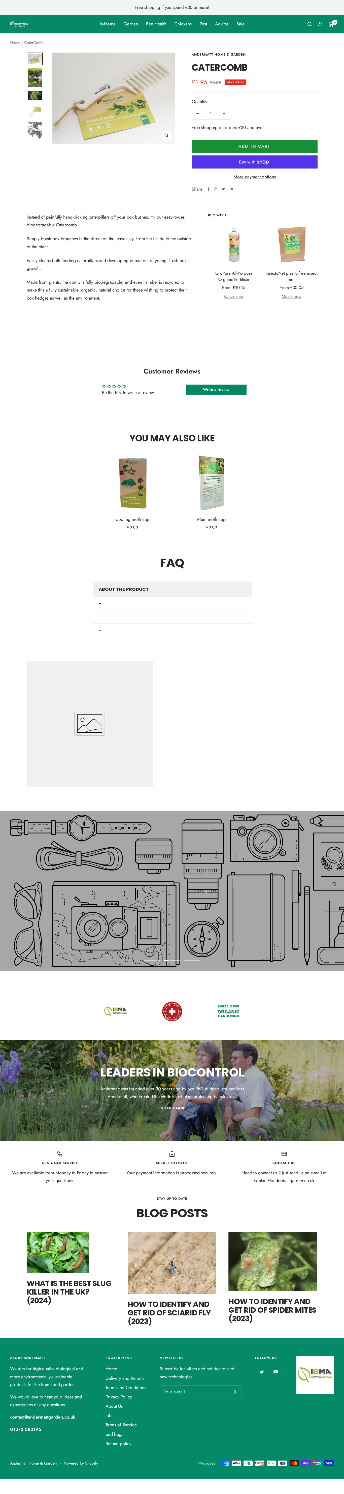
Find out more (172, 1108)
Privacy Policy (119, 1397)
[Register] (234, 1392)
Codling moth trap (132, 519)
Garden (131, 24)
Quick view (234, 296)
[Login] (320, 24)
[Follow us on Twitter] (262, 1372)
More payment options (254, 177)
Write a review (216, 389)
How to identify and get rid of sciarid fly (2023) (169, 1313)
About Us (114, 1406)
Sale (240, 24)
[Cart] (331, 24)
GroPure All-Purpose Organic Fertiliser (234, 276)
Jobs (109, 1415)
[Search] (309, 24)
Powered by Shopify (81, 1463)
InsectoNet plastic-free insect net (291, 276)
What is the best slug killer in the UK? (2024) (69, 1292)
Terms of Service (121, 1425)
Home (15, 43)
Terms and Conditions (126, 1387)
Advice (221, 24)
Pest (203, 24)
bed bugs (114, 1434)
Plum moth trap (211, 519)
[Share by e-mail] (231, 189)
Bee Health (156, 24)
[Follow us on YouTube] (276, 1372)
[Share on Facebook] (209, 189)
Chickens (183, 24)
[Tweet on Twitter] (223, 189)
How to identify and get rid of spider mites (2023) (272, 1310)
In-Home (108, 24)
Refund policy (118, 1443)
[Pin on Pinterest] (215, 189)
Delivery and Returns (125, 1378)
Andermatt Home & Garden (219, 54)
